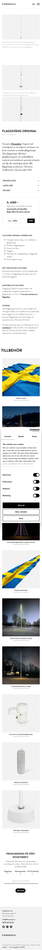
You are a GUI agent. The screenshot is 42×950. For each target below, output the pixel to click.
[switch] (36, 481)
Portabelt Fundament (21, 831)
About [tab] (34, 436)
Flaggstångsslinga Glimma (21, 686)
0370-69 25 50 (8, 922)
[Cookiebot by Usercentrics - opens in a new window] (29, 430)
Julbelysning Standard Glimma (21, 638)
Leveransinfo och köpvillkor (17, 208)
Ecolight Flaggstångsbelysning (21, 735)
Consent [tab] (7, 436)
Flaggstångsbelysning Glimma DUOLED (21, 542)
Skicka (20, 890)
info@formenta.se (8, 919)
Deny (21, 518)
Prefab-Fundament (21, 783)
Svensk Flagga (21, 398)
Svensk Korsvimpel (21, 590)
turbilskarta (6, 327)
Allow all (21, 505)
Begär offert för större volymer (18, 211)
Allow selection (21, 512)
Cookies (5, 947)
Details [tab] (21, 436)
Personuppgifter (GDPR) (17, 947)
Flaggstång (16, 144)
